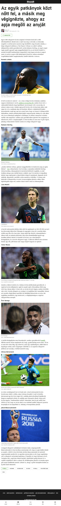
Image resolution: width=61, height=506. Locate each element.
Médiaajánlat (51, 493)
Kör (43, 504)
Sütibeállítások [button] (31, 495)
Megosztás (7, 35)
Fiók (55, 504)
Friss (30, 504)
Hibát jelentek (10, 493)
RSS (57, 493)
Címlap (18, 504)
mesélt (43, 340)
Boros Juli (7, 30)
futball (7, 31)
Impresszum (19, 493)
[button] (4, 468)
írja (8, 169)
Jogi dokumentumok (41, 493)
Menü (6, 504)
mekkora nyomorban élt (26, 103)
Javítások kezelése (29, 493)
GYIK (4, 493)
